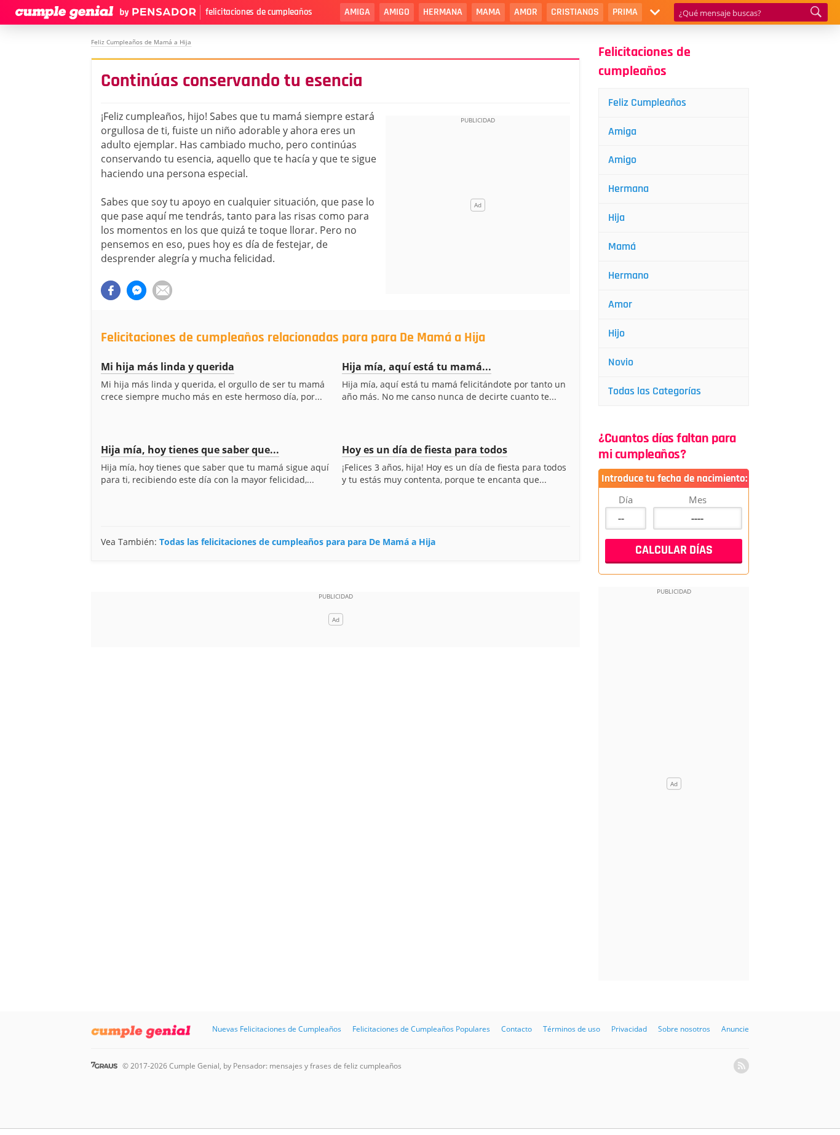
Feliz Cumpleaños (647, 102)
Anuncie (735, 1029)
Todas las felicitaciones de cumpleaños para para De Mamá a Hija (297, 542)
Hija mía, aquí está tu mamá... (416, 366)
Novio (620, 362)
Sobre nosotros (684, 1029)
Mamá (622, 246)
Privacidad (629, 1029)
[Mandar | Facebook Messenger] (136, 290)
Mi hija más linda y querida (167, 366)
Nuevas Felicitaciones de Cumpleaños (276, 1029)
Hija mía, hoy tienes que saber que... (190, 449)
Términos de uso (571, 1029)
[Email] (162, 290)
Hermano (628, 275)
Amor (525, 12)
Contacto (516, 1029)
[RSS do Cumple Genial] (741, 1065)
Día (626, 499)
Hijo (616, 333)
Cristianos (575, 12)
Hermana (442, 12)
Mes (698, 499)
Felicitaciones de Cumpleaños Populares (421, 1029)
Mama (488, 12)
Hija (616, 217)
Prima (625, 12)
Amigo (397, 12)
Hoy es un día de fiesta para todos (424, 449)
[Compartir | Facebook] (111, 290)
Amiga (357, 12)
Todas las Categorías (654, 391)
